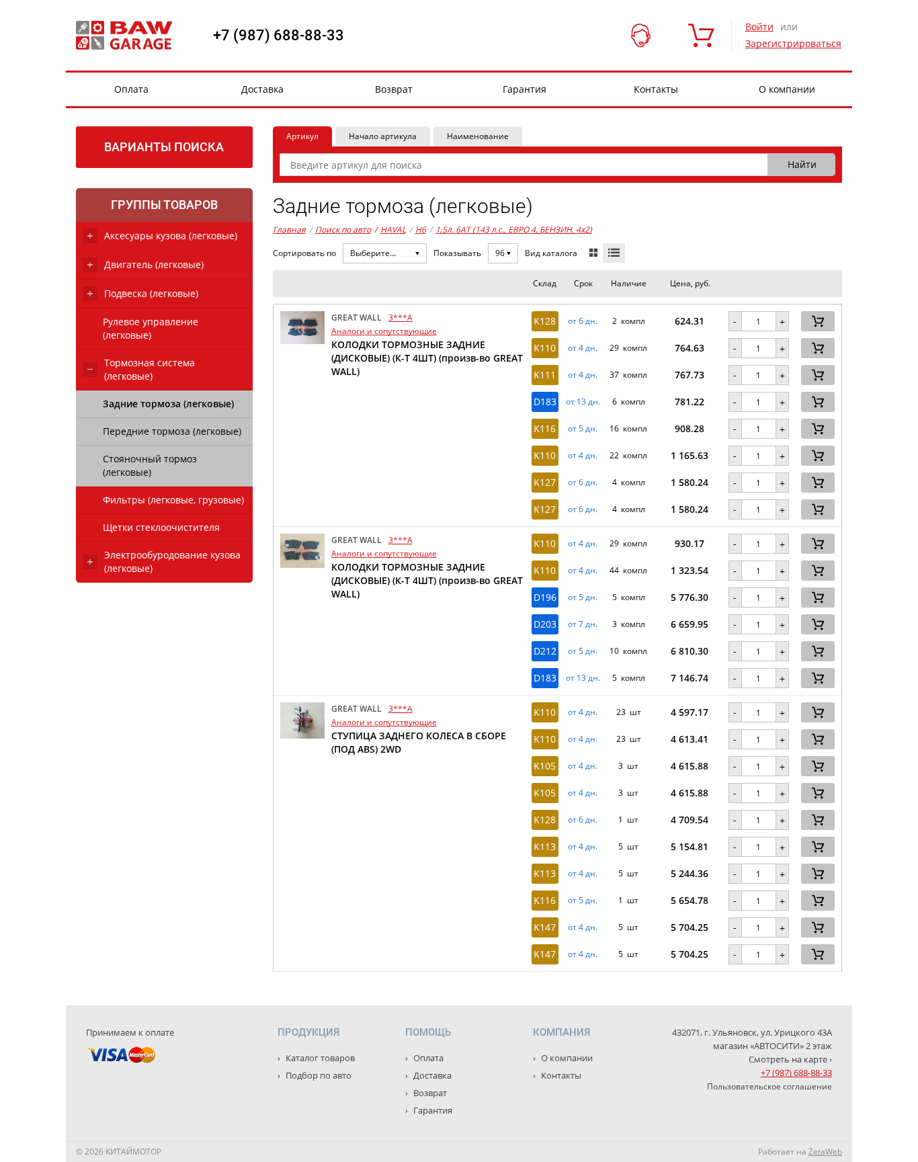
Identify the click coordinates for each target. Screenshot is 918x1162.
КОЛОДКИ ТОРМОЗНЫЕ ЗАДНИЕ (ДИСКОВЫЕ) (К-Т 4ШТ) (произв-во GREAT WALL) (427, 358)
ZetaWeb (825, 1151)
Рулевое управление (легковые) (150, 328)
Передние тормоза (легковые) (172, 431)
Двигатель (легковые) (154, 264)
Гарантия (524, 89)
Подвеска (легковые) (151, 293)
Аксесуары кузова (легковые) (170, 235)
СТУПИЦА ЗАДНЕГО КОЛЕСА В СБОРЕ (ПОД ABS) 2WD (418, 742)
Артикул (302, 136)
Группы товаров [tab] (164, 205)
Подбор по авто (317, 1075)
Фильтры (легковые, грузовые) (173, 499)
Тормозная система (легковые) (149, 369)
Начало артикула (383, 136)
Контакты (656, 89)
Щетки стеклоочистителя (161, 527)
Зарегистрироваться (793, 43)
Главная (289, 229)
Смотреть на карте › (790, 1059)
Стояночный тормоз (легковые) (150, 465)
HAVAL (390, 229)
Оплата (131, 89)
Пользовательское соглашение (769, 1086)
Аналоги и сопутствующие (384, 331)
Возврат (394, 89)
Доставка (262, 89)
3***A (400, 317)
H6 (420, 229)
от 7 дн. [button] (582, 624)
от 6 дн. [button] (582, 321)
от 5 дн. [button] (582, 429)
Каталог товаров (319, 1058)
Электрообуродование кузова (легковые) (172, 561)
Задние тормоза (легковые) (168, 403)
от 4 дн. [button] (582, 348)
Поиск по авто (343, 229)
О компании (787, 89)
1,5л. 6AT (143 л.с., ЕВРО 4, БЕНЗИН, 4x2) (513, 229)
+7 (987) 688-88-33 (278, 35)
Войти (759, 26)
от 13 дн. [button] (583, 402)
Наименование (478, 136)
